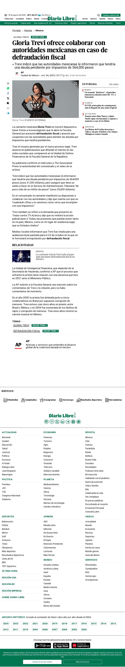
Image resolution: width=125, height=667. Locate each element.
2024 (6, 623)
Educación (7, 445)
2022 (25, 623)
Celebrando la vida (94, 493)
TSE (4, 492)
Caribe (47, 602)
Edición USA (9, 577)
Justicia (6, 452)
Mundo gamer (92, 551)
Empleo (47, 448)
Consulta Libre (92, 511)
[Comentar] (8, 103)
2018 (64, 623)
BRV (4, 562)
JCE (4, 488)
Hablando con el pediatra (97, 478)
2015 (93, 623)
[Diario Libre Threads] (73, 422)
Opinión (102, 19)
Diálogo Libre (8, 467)
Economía (45, 19)
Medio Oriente (50, 587)
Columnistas (50, 547)
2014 (103, 623)
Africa (46, 595)
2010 (25, 629)
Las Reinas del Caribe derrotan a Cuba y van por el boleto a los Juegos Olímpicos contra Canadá (101, 132)
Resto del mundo (52, 606)
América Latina (51, 568)
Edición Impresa (12, 590)
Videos (118, 19)
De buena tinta (51, 533)
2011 (15, 629)
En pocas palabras (94, 500)
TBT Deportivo (9, 566)
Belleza (88, 456)
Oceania (48, 598)
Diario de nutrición (94, 482)
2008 (45, 629)
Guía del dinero (92, 555)
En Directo (48, 536)
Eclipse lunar (26, 23)
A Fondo (6, 463)
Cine (87, 441)
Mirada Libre (50, 525)
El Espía (47, 540)
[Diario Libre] (62, 17)
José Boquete (9, 471)
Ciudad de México (30, 75)
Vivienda (48, 463)
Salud (4, 448)
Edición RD (8, 584)
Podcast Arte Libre (94, 471)
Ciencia (47, 488)
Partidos (6, 484)
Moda (88, 452)
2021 (35, 623)
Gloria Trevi (21, 325)
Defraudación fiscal (26, 331)
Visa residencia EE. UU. (43, 23)
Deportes (93, 19)
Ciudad (5, 441)
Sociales (89, 463)
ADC (46, 521)
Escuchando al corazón (96, 504)
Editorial (47, 529)
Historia (47, 499)
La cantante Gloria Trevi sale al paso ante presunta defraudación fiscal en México (55, 257)
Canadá (47, 583)
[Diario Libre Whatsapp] (78, 422)
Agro (46, 445)
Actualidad (20, 19)
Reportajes (7, 474)
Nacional (6, 437)
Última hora (9, 571)
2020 (45, 623)
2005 (74, 629)
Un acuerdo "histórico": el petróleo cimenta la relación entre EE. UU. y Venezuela (100, 95)
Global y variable (51, 471)
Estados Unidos (51, 565)
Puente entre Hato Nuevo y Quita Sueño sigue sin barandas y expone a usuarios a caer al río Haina (101, 118)
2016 (84, 623)
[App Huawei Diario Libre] (80, 645)
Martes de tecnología (54, 503)
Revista (85, 19)
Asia (46, 591)
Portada (16, 30)
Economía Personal (94, 508)
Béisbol (5, 529)
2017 (74, 623)
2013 (113, 623)
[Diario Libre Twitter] (57, 422)
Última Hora (9, 19)
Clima (46, 492)
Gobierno (6, 499)
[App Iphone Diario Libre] (61, 645)
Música (40, 251)
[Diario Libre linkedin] (62, 422)
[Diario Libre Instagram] (52, 421)
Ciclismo (6, 540)
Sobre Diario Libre (13, 597)
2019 (54, 623)
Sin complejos (92, 497)
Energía (47, 456)
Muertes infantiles (105, 23)
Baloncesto (7, 521)
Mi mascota (91, 474)
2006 (64, 629)
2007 (54, 629)
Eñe (87, 489)
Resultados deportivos (13, 555)
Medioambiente (51, 484)
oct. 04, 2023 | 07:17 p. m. (54, 75)
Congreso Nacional (11, 495)
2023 (15, 623)
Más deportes (9, 551)
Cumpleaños (91, 568)
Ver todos (113, 84)
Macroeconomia (51, 474)
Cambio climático (52, 506)
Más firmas (49, 555)
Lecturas (48, 551)
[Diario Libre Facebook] (46, 421)
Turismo (48, 441)
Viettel (92, 23)
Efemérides (91, 565)
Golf (4, 536)
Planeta (110, 19)
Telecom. (48, 467)
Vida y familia (91, 485)
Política (29, 19)
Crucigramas (91, 580)
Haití (46, 572)
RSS (87, 572)
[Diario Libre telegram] (68, 422)
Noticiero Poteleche (53, 544)
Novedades (90, 467)
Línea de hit (7, 559)
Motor (5, 533)
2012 (6, 629)
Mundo (36, 19)
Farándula (90, 448)
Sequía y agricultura (78, 23)
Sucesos (6, 460)
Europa (47, 580)
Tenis (4, 544)
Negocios (48, 452)
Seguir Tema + (39, 37)
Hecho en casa (92, 547)
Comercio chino (61, 23)
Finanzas (48, 437)
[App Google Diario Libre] (43, 645)
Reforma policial (11, 23)
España (47, 576)
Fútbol (5, 525)
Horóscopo (90, 576)
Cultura (88, 445)
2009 (35, 629)
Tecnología (49, 495)
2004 (84, 629)
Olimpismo (7, 547)
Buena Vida (90, 460)
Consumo (48, 460)
